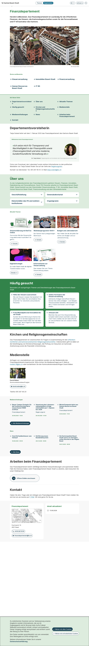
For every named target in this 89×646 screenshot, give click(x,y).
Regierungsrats (56, 166)
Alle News (16, 452)
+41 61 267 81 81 (19, 531)
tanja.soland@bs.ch (54, 170)
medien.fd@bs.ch (16, 364)
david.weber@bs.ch (19, 386)
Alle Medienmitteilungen (21, 423)
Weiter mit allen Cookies (63, 629)
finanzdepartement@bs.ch (23, 535)
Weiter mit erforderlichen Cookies (66, 633)
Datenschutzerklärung (18, 641)
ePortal (80, 3)
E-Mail (32, 497)
